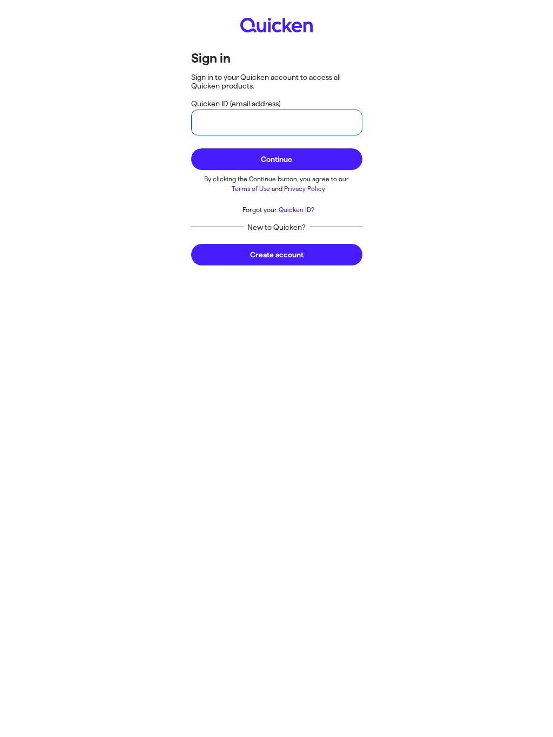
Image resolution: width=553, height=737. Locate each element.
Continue (276, 159)
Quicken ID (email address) (236, 103)
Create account (277, 254)
